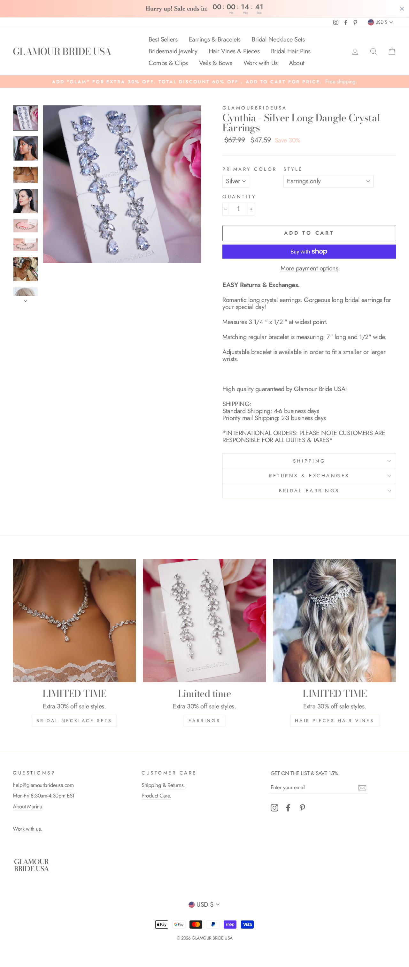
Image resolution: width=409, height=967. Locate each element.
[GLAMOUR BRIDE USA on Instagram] (274, 808)
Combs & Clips (168, 63)
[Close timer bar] (402, 8)
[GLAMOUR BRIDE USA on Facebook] (288, 808)
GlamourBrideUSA (254, 107)
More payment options (309, 268)
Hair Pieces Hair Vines (334, 720)
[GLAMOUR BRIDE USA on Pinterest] (302, 808)
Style (293, 169)
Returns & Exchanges (309, 475)
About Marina (27, 806)
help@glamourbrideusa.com (43, 785)
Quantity (239, 197)
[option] (204, 82)
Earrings (204, 720)
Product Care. (156, 795)
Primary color (249, 169)
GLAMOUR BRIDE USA (62, 51)
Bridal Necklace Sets (278, 39)
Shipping (309, 461)
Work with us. (27, 829)
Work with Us (260, 63)
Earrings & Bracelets (215, 39)
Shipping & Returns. (163, 785)
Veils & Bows (215, 63)
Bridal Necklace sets (74, 720)
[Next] (25, 299)
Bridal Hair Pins (291, 51)
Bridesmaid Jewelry (173, 51)
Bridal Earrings (309, 490)
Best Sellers (163, 39)
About (297, 63)
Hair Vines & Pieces (234, 51)
